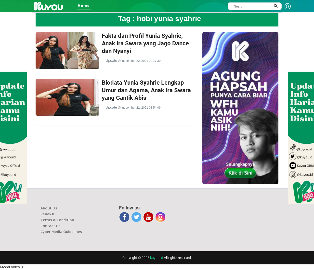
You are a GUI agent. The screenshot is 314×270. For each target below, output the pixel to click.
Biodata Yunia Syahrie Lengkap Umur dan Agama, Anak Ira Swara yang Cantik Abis (146, 90)
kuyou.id (156, 258)
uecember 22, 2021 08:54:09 (141, 107)
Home (84, 5)
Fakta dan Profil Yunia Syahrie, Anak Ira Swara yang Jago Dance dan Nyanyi (145, 43)
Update (111, 60)
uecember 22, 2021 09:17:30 (141, 61)
